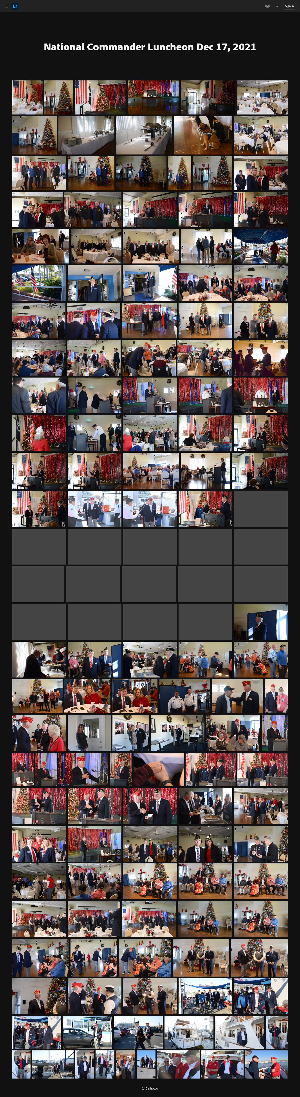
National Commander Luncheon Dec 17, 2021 (150, 46)
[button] (6, 6)
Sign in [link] (289, 6)
